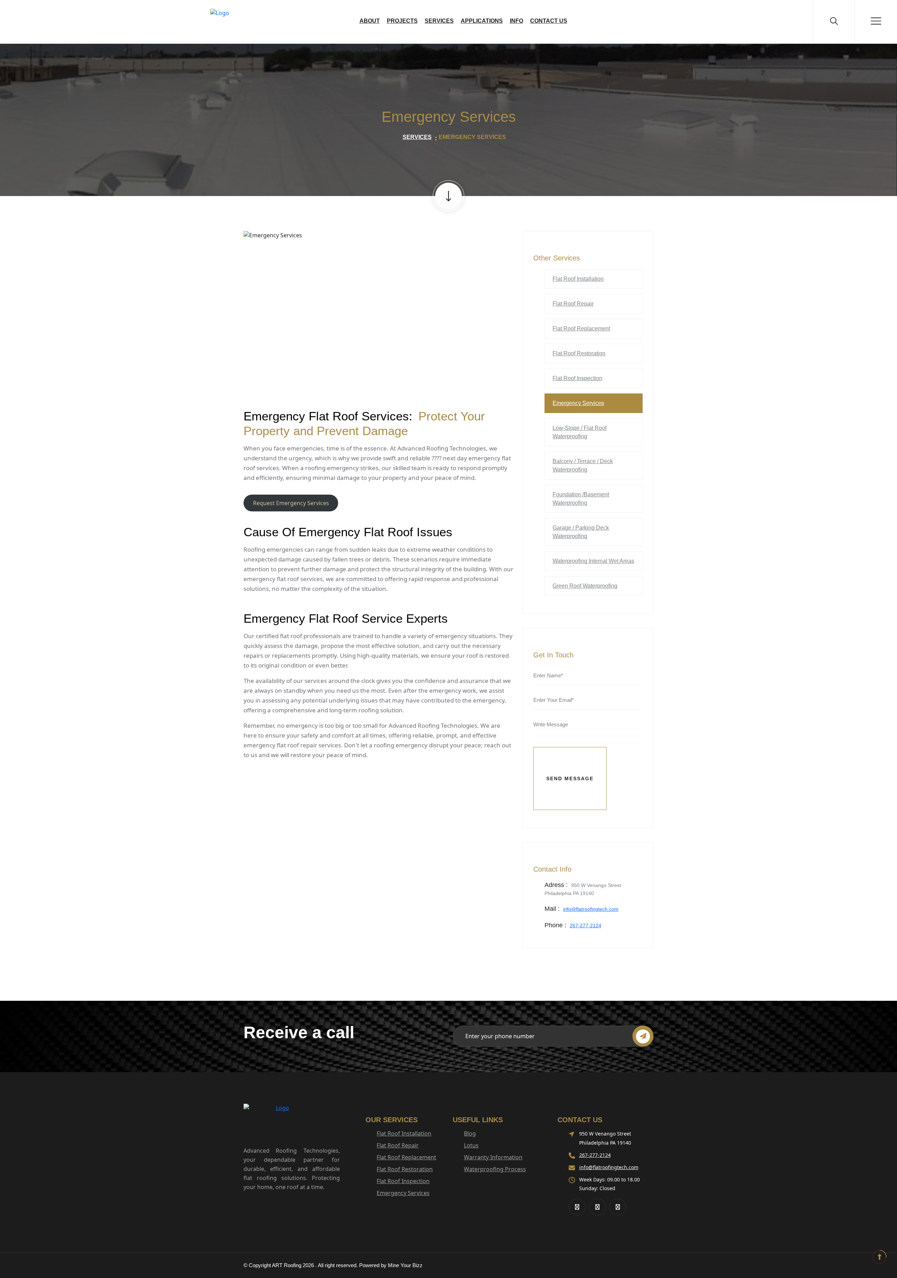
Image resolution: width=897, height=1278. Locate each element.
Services (439, 21)
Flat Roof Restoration (579, 353)
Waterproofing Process (495, 1169)
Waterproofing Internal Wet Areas (593, 561)
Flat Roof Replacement (581, 328)
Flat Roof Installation (578, 279)
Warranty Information (493, 1157)
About (370, 21)
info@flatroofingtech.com (590, 909)
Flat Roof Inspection (577, 378)
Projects (402, 21)
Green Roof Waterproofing (585, 586)
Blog (470, 1133)
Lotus (471, 1145)
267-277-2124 (585, 925)
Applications (482, 21)
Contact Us (548, 21)
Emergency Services (578, 403)
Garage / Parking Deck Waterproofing (581, 532)
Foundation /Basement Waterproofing (581, 498)
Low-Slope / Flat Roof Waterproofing (580, 432)
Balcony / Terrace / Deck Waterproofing (583, 465)
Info (516, 21)
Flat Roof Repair (573, 304)
